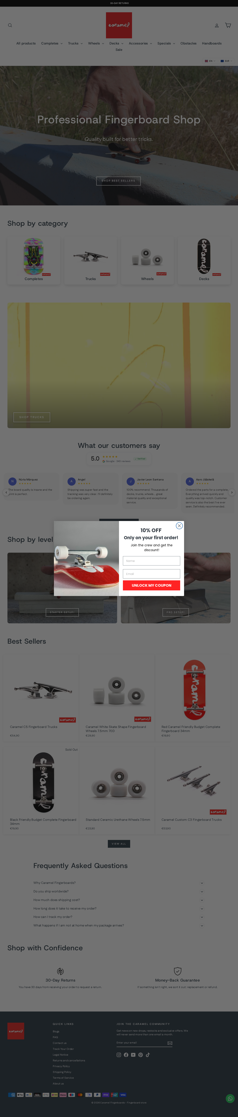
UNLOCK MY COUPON (151, 585)
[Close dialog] (179, 525)
